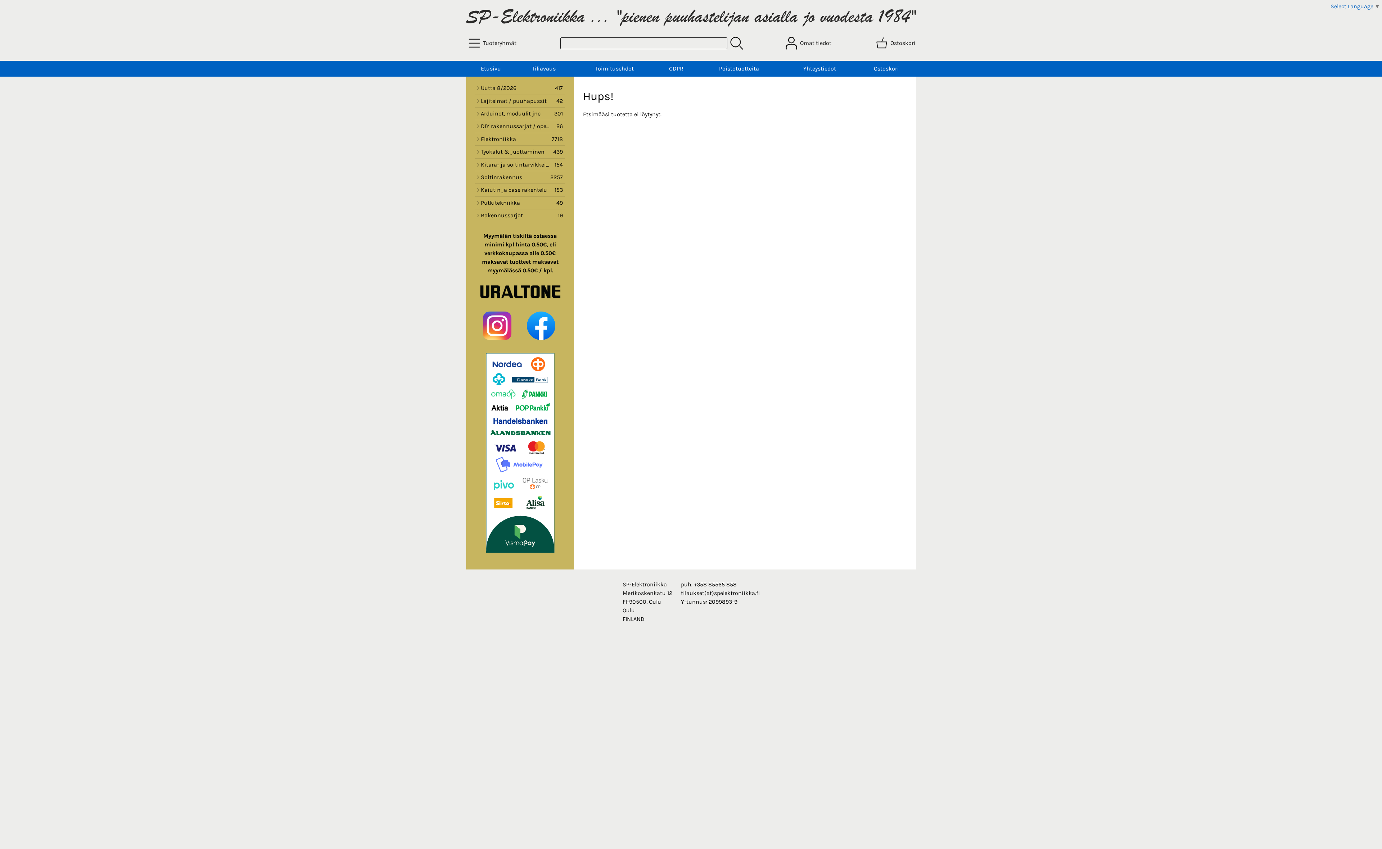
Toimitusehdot (614, 68)
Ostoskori (886, 68)
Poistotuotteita (739, 68)
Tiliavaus (544, 68)
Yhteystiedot (819, 68)
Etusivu (491, 68)
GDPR (676, 68)
